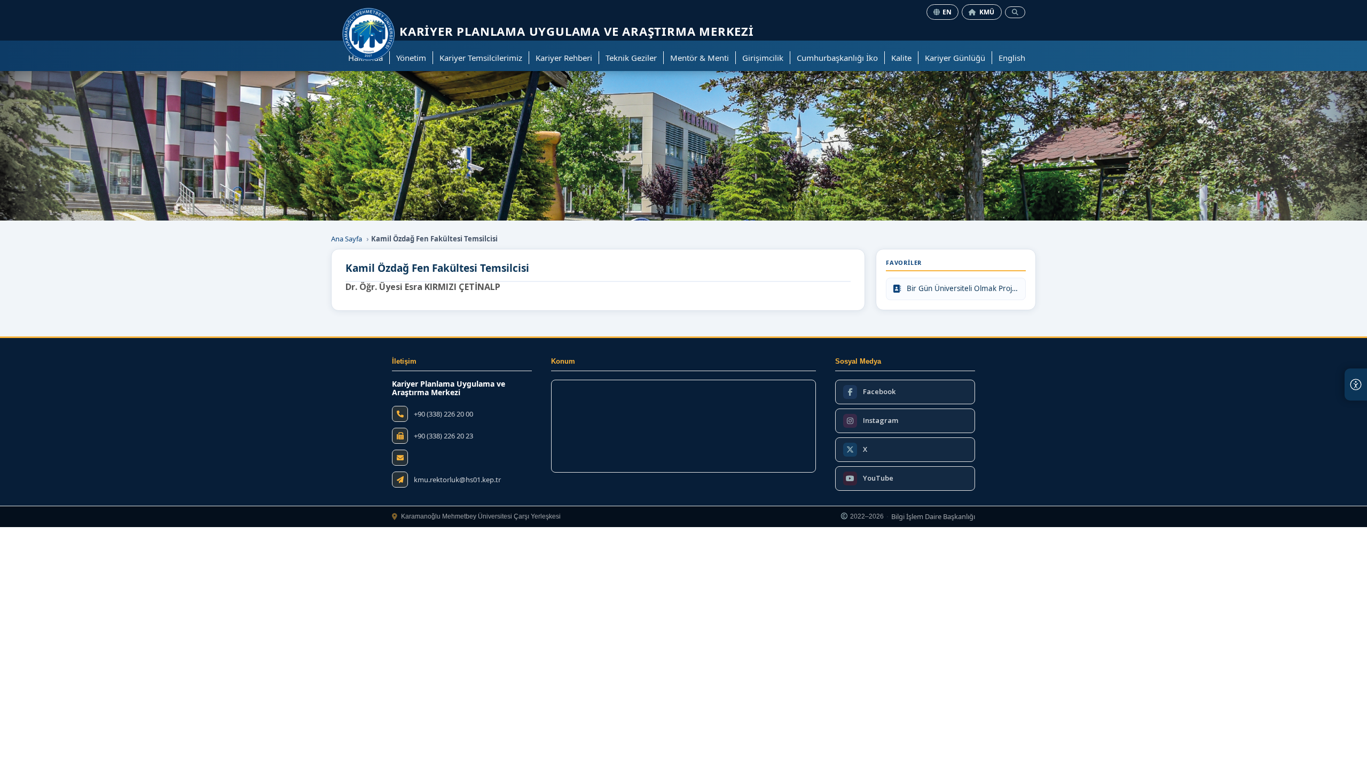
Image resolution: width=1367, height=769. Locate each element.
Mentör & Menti (699, 57)
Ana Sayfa (346, 239)
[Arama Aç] (1015, 12)
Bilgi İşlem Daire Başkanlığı (933, 517)
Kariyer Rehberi (564, 57)
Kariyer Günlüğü (955, 57)
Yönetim (411, 57)
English (1012, 57)
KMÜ (987, 12)
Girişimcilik (762, 57)
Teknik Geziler (631, 57)
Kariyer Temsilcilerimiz (480, 57)
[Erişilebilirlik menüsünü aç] (1356, 384)
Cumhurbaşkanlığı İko (837, 57)
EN (947, 12)
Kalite (901, 57)
